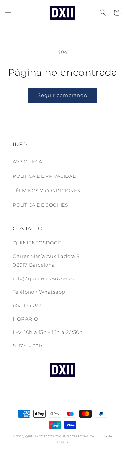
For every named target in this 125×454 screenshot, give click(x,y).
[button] (8, 12)
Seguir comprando (62, 95)
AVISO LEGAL (29, 162)
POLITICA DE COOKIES (40, 205)
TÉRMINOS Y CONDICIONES (46, 190)
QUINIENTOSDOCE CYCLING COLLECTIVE (57, 436)
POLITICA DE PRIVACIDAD (45, 176)
